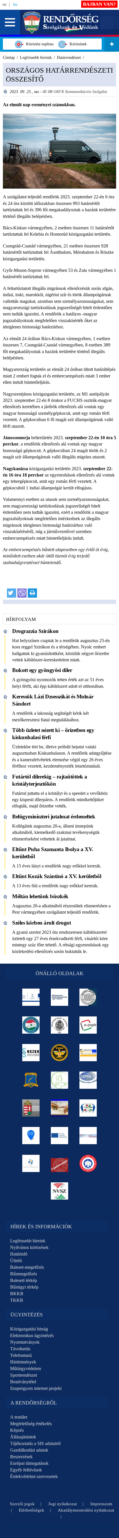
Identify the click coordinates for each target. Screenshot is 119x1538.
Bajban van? (99, 4)
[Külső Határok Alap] (31, 1163)
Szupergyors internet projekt (36, 1388)
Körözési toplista (38, 44)
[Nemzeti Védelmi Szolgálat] (59, 1191)
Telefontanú (21, 1355)
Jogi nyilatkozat (62, 1504)
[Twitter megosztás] (11, 593)
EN (4, 4)
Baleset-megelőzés (27, 1267)
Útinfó (16, 1260)
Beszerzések (21, 1456)
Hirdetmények (23, 1361)
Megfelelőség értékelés (31, 1423)
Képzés (17, 1430)
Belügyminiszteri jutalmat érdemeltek (53, 816)
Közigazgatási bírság (29, 1328)
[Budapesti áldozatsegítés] (59, 1080)
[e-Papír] (88, 1025)
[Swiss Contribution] (88, 1135)
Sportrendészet (23, 1375)
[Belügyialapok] (88, 1052)
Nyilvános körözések (29, 1247)
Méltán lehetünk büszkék (40, 896)
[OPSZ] (88, 1108)
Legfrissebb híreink (27, 1240)
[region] (59, 333)
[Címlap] (61, 22)
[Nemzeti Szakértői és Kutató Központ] (31, 1052)
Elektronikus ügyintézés (32, 1335)
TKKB (16, 1300)
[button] (10, 22)
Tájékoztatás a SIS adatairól (35, 1443)
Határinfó (18, 1254)
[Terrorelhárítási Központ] (59, 1052)
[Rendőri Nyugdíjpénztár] (59, 1108)
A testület (18, 1417)
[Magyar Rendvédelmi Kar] (31, 1108)
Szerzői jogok (22, 1504)
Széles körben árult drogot (41, 923)
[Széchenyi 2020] (31, 1135)
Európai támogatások (29, 1463)
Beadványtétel (23, 1381)
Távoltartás (20, 1348)
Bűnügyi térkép (24, 1287)
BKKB (16, 1293)
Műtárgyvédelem (25, 1368)
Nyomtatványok (25, 1342)
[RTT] (31, 1080)
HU (15, 4)
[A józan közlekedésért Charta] (59, 1163)
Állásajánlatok (23, 1436)
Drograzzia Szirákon (35, 631)
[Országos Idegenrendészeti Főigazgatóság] (31, 1025)
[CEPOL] (88, 1080)
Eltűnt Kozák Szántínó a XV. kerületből (56, 876)
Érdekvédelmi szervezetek (34, 1476)
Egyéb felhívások (26, 1469)
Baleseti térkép (23, 1280)
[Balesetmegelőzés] (88, 1163)
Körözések (77, 44)
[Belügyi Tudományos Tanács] (59, 997)
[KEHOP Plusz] (31, 997)
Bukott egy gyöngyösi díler (42, 670)
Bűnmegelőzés (23, 1273)
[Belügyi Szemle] (88, 997)
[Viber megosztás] (22, 593)
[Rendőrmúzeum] (59, 1025)
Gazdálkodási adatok (29, 1450)
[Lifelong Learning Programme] (59, 1135)
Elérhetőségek (31, 1510)
